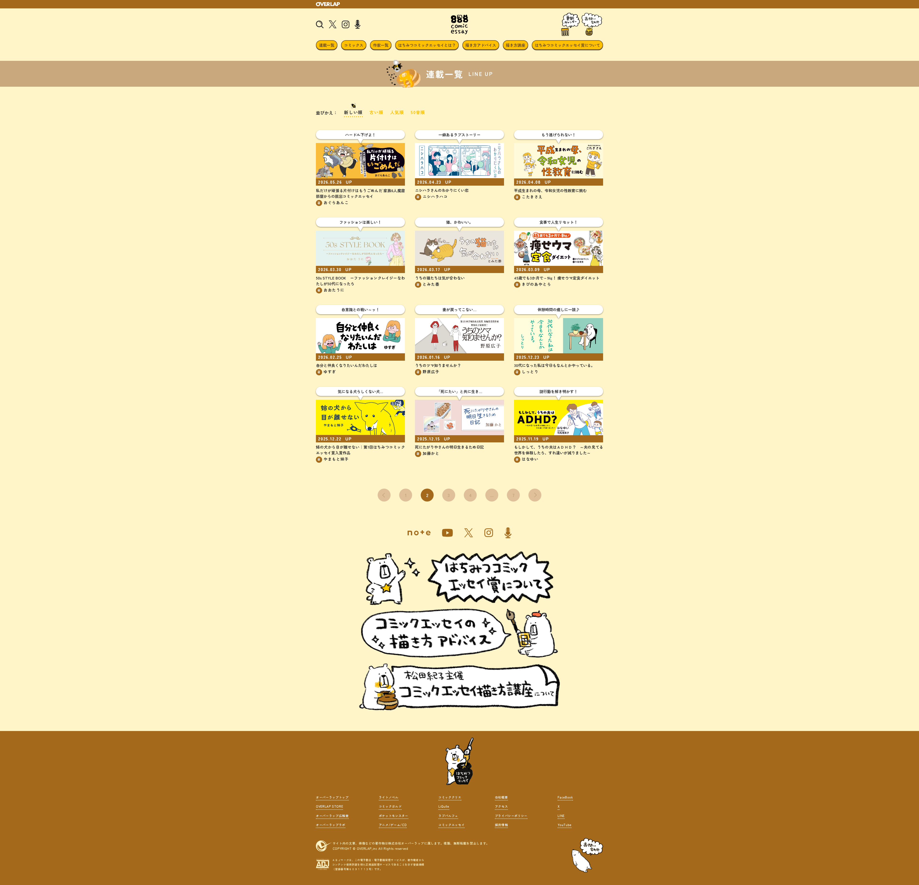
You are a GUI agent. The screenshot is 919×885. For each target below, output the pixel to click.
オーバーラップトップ (332, 797)
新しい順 (353, 112)
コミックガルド (390, 806)
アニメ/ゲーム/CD (393, 824)
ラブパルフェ (448, 815)
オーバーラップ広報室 (332, 815)
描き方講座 (515, 45)
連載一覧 (326, 45)
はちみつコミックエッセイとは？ (427, 45)
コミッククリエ (449, 797)
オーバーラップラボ (330, 824)
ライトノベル (388, 797)
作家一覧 (380, 45)
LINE (561, 815)
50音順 (418, 112)
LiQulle (443, 806)
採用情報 (501, 824)
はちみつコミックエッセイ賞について (567, 45)
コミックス (353, 45)
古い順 (376, 112)
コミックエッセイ (451, 824)
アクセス (501, 806)
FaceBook (565, 797)
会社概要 (501, 797)
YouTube (565, 824)
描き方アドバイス (480, 45)
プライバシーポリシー (511, 815)
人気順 (397, 112)
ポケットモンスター (393, 815)
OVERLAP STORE (329, 806)
